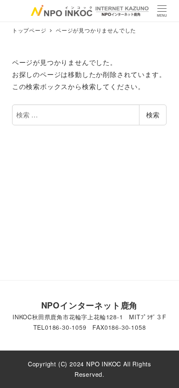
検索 (152, 114)
